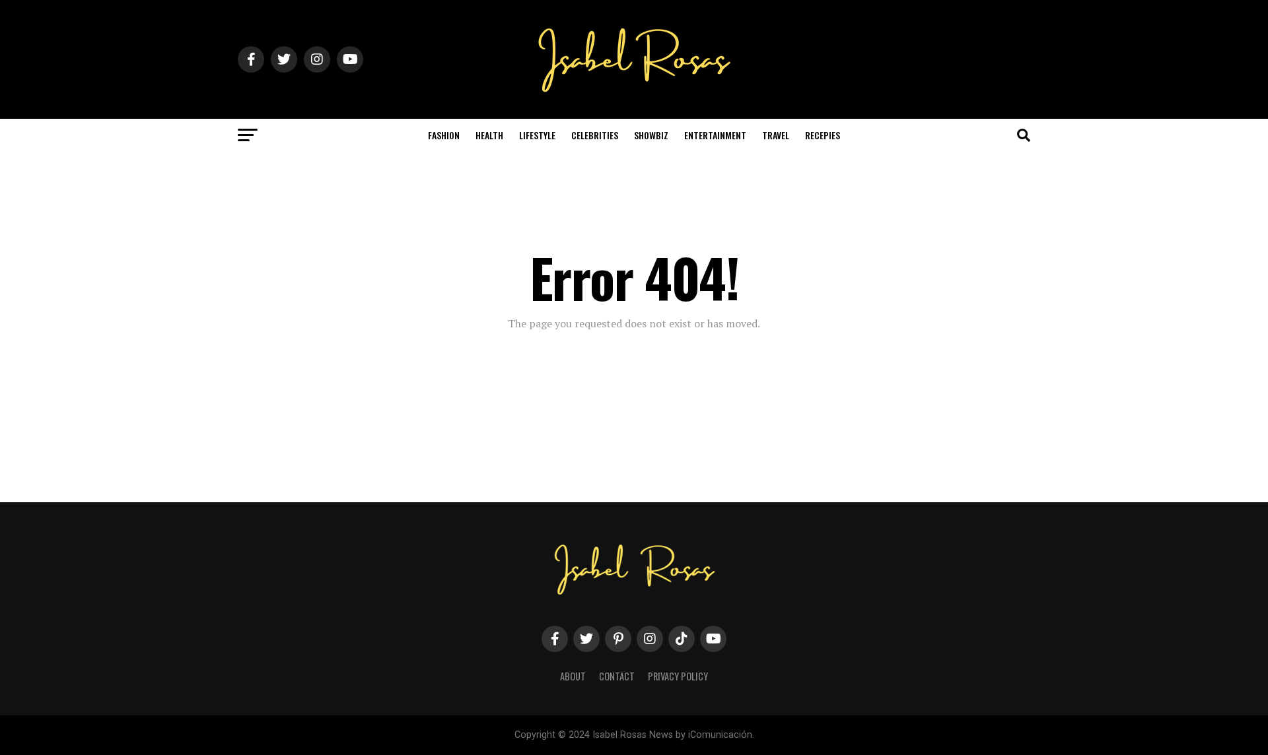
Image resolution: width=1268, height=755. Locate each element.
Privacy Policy (678, 676)
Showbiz (651, 135)
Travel (775, 135)
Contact (617, 676)
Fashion (444, 135)
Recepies (822, 135)
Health (489, 135)
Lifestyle (537, 135)
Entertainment (715, 135)
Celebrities (594, 135)
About (573, 676)
